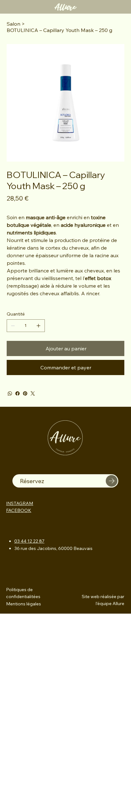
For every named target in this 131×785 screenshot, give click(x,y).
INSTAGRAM (19, 503)
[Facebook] (17, 393)
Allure (65, 7)
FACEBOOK (18, 510)
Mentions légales (23, 604)
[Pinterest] (25, 393)
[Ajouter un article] (38, 325)
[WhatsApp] (10, 393)
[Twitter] (33, 393)
